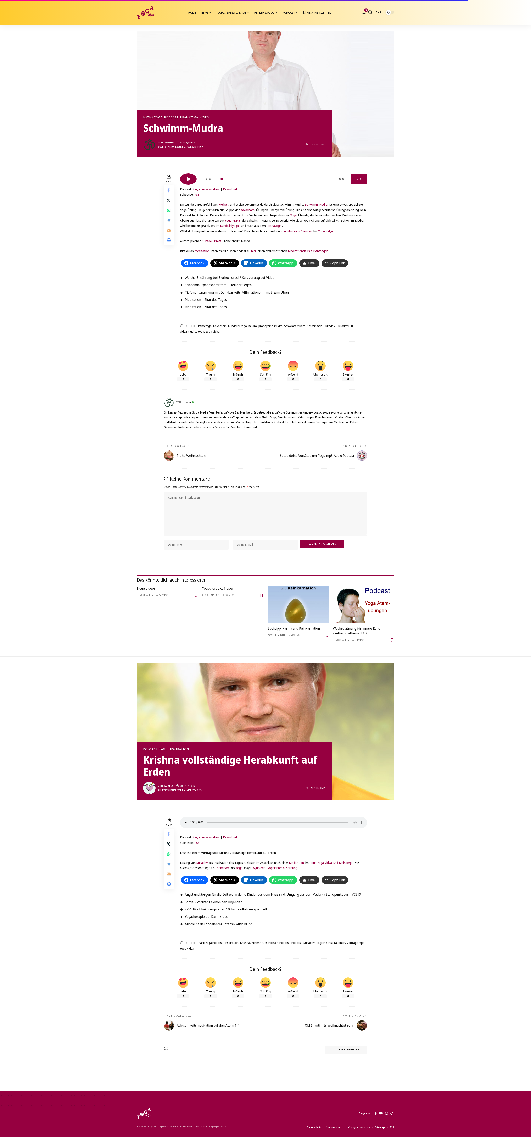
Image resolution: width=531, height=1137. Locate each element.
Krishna (245, 943)
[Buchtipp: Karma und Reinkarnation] (298, 604)
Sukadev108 (345, 326)
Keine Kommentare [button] (348, 1049)
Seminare (223, 868)
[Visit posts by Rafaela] (149, 788)
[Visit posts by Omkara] (149, 144)
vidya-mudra (188, 331)
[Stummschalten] (359, 179)
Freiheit (223, 204)
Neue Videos (146, 588)
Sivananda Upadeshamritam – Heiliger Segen (218, 285)
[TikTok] (391, 1113)
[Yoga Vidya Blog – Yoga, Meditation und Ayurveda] (144, 1113)
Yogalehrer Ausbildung (282, 868)
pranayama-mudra (270, 326)
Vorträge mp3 (355, 943)
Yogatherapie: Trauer (218, 588)
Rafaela (168, 785)
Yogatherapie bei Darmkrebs (206, 916)
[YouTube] (381, 1113)
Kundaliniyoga (229, 225)
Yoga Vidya (325, 231)
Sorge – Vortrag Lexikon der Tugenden (213, 902)
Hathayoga (274, 225)
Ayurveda (259, 868)
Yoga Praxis (233, 220)
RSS (197, 194)
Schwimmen (314, 326)
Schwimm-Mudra (316, 204)
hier (253, 251)
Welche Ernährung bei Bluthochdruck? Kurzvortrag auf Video (229, 277)
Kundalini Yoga (237, 326)
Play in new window (206, 189)
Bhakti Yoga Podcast (210, 943)
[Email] (169, 230)
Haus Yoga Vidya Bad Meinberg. (330, 862)
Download (230, 189)
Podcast (171, 117)
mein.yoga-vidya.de (214, 417)
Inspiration (231, 943)
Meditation (202, 251)
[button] (370, 12)
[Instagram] (386, 1113)
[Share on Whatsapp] (169, 210)
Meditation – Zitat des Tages (206, 299)
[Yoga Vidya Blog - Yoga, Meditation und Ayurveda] (145, 12)
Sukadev (329, 326)
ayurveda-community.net (346, 412)
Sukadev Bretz (212, 241)
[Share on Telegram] (169, 220)
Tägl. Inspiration (174, 749)
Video (204, 117)
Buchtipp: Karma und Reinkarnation (294, 628)
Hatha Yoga (153, 117)
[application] (273, 177)
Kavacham (247, 210)
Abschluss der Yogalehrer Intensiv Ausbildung (218, 924)
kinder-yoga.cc (312, 412)
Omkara (169, 142)
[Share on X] (169, 200)
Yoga (293, 215)
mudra (252, 326)
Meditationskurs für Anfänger (308, 251)
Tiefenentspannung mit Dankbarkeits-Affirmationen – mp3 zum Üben (237, 292)
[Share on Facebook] (169, 190)
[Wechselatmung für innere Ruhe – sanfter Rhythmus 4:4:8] (363, 604)
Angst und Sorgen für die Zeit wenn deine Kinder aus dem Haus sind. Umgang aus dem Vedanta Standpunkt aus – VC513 (273, 894)
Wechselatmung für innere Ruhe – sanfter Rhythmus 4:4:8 (358, 631)
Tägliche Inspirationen (330, 943)
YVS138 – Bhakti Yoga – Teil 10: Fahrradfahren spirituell (226, 909)
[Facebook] (376, 1113)
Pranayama (189, 117)
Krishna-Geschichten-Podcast (271, 943)
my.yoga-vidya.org (183, 417)
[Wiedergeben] (188, 179)
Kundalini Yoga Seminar (296, 231)
